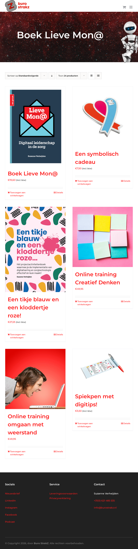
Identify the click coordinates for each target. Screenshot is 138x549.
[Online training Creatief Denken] (103, 237)
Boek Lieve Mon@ (33, 173)
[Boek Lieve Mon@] (35, 126)
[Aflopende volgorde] (51, 75)
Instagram (11, 507)
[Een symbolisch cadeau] (103, 116)
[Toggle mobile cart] (124, 7)
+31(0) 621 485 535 (104, 500)
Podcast (10, 521)
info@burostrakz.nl (105, 507)
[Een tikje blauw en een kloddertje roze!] (35, 249)
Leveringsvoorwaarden (63, 493)
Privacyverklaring (60, 498)
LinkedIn (10, 500)
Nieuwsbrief (12, 493)
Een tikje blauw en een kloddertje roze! (33, 307)
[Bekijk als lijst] (98, 75)
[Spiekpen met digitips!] (103, 369)
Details (59, 192)
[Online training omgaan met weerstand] (35, 379)
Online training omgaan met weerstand (28, 424)
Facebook (11, 514)
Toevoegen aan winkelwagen (17, 194)
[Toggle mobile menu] (131, 7)
